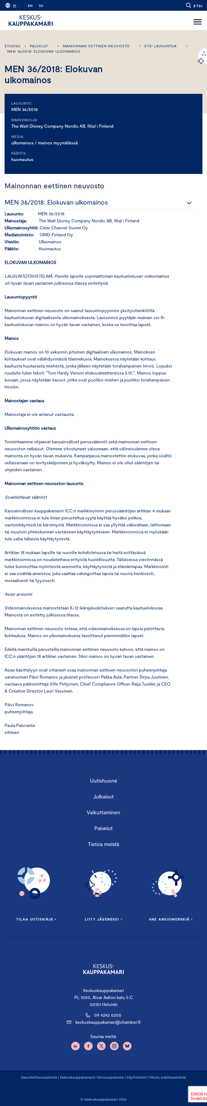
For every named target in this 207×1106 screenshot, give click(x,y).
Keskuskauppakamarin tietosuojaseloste (91, 1077)
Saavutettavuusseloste (39, 1077)
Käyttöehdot (137, 1077)
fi (14, 5)
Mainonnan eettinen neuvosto (96, 46)
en (30, 5)
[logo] (31, 20)
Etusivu (12, 46)
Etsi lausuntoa (160, 46)
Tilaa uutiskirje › (36, 919)
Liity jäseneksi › (103, 919)
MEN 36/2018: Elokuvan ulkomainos (44, 51)
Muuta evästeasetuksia (168, 1077)
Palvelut (39, 46)
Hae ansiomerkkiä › (171, 919)
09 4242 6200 (107, 1015)
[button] (194, 5)
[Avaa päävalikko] (198, 20)
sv (41, 5)
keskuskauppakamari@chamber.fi (107, 1022)
